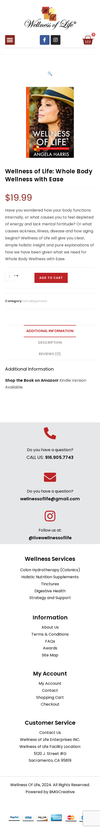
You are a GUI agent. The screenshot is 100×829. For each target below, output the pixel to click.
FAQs (50, 641)
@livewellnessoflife (50, 538)
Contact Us (50, 732)
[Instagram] (55, 40)
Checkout (50, 704)
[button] (10, 40)
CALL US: (50, 457)
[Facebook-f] (45, 40)
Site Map (50, 655)
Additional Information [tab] (50, 330)
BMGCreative (62, 792)
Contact (50, 690)
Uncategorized (35, 301)
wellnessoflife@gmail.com (50, 499)
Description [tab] (50, 342)
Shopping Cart (50, 697)
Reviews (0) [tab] (50, 353)
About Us (50, 627)
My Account (50, 683)
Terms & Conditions (50, 634)
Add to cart (51, 278)
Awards (50, 648)
